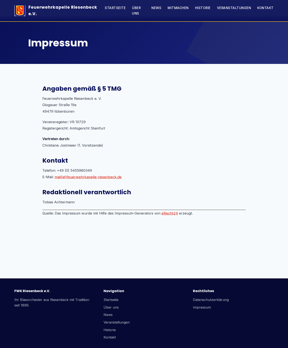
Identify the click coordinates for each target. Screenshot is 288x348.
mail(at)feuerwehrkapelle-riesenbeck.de (88, 177)
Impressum (202, 307)
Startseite (115, 8)
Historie (203, 8)
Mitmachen (178, 8)
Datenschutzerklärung (211, 300)
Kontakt (265, 8)
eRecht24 (169, 213)
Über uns (111, 307)
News (156, 8)
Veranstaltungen (234, 8)
